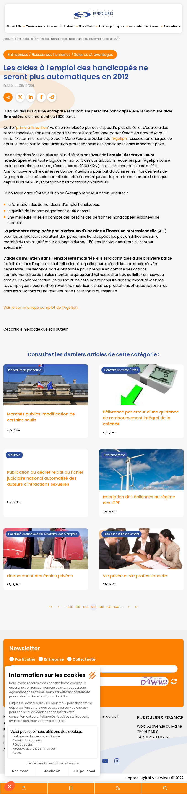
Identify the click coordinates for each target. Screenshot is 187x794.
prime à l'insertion (32, 127)
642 (116, 607)
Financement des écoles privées (40, 576)
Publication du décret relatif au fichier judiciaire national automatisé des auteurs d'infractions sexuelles (45, 478)
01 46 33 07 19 (157, 737)
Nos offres (86, 26)
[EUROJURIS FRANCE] (93, 14)
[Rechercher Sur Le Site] (165, 788)
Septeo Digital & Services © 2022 (155, 778)
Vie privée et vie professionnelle (135, 576)
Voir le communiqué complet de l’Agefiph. (40, 307)
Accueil (8, 39)
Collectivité (84, 659)
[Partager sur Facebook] (41, 97)
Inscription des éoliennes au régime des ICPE (139, 500)
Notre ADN (14, 26)
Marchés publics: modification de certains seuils (41, 417)
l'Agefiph (119, 138)
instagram (116, 761)
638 (85, 607)
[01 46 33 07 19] (71, 788)
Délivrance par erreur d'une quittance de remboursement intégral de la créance (141, 418)
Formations (172, 26)
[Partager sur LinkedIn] (30, 97)
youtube (105, 761)
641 (109, 607)
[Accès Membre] (23, 788)
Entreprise (54, 659)
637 (78, 607)
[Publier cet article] (20, 97)
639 (93, 607)
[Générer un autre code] (172, 681)
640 (101, 607)
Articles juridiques (111, 26)
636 (70, 607)
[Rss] (118, 788)
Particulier (25, 659)
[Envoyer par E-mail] (51, 97)
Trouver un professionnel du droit (50, 26)
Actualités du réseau (144, 26)
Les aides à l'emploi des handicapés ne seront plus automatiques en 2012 (68, 39)
